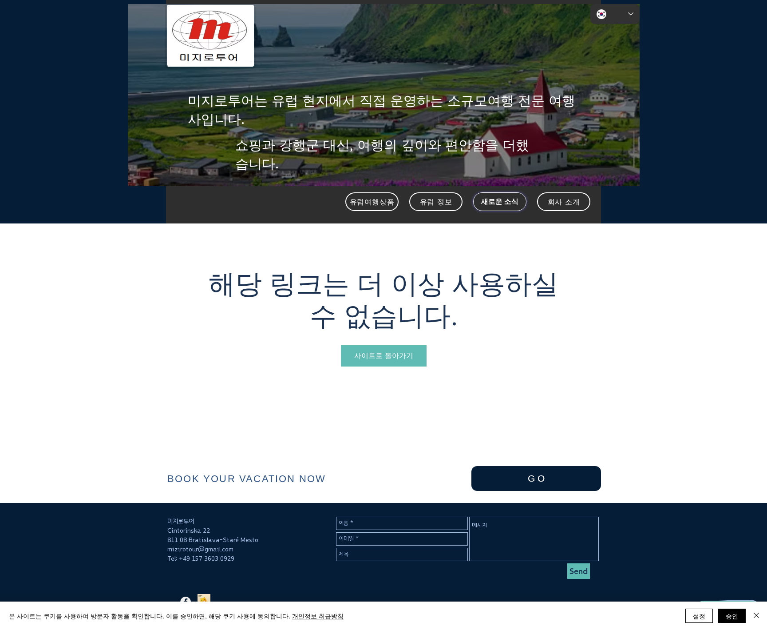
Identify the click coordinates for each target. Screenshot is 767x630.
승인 (732, 615)
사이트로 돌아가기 (383, 355)
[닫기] (756, 616)
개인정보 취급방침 (318, 615)
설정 (699, 615)
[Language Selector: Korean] (615, 14)
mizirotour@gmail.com (200, 549)
